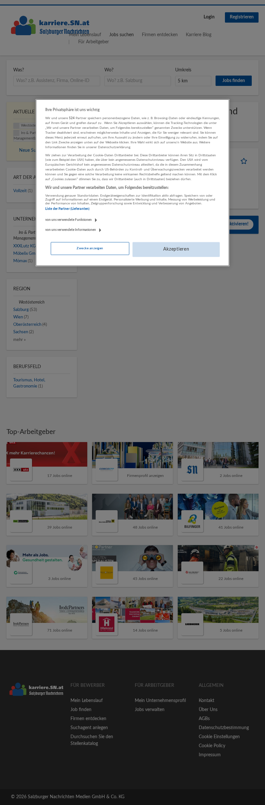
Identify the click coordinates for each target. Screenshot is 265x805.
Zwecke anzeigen (90, 248)
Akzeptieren (176, 249)
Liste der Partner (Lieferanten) (67, 209)
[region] (132, 182)
